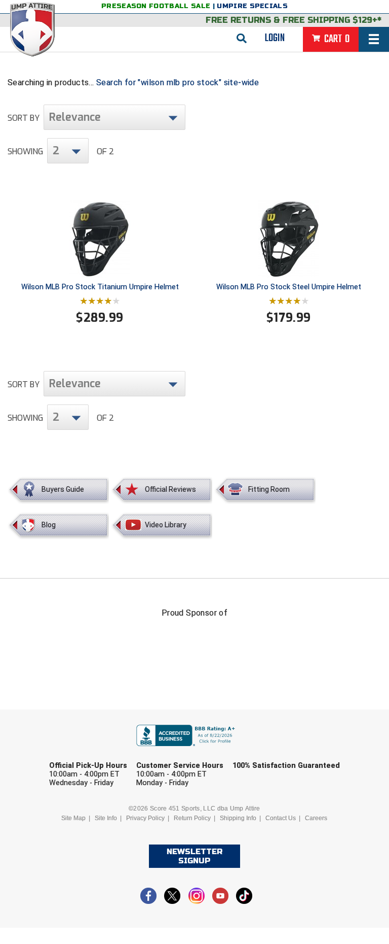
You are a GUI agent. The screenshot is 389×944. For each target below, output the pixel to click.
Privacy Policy (145, 818)
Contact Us (280, 818)
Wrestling (287, 829)
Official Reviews (170, 489)
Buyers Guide (63, 489)
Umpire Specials (252, 6)
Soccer (88, 829)
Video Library (165, 525)
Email (259, 751)
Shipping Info (238, 818)
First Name (87, 751)
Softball (147, 829)
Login (275, 38)
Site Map (73, 818)
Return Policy (192, 818)
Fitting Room (269, 489)
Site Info (106, 818)
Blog (49, 525)
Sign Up (310, 857)
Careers (316, 818)
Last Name (177, 751)
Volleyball (216, 829)
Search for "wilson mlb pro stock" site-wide (177, 82)
